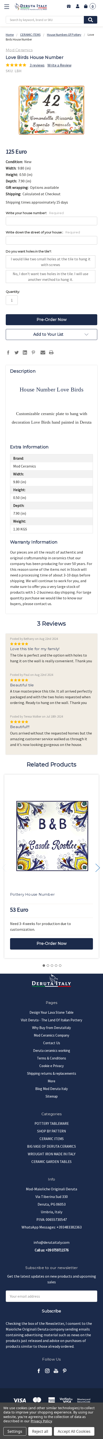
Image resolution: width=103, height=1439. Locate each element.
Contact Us (51, 1043)
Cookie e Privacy (51, 1066)
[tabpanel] (51, 866)
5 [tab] (60, 965)
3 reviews (37, 65)
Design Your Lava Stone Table (51, 1012)
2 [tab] (48, 965)
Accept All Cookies (74, 1431)
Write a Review (59, 65)
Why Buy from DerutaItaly (51, 1027)
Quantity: (13, 291)
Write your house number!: (35, 213)
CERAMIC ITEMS (52, 1138)
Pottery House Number (32, 894)
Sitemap (52, 1096)
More (51, 1081)
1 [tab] (44, 965)
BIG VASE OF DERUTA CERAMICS (51, 1146)
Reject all (40, 1431)
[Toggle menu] (6, 6)
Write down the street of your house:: (43, 232)
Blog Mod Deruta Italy (51, 1088)
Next (98, 867)
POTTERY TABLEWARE (51, 1123)
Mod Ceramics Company (51, 1035)
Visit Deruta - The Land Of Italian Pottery (51, 1020)
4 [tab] (56, 965)
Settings (14, 1431)
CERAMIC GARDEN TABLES (51, 1161)
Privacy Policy (41, 1421)
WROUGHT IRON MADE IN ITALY (51, 1154)
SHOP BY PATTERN (51, 1131)
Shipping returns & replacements (51, 1073)
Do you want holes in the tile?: (29, 251)
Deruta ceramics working (51, 1050)
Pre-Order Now (52, 943)
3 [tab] (52, 965)
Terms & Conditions (51, 1058)
